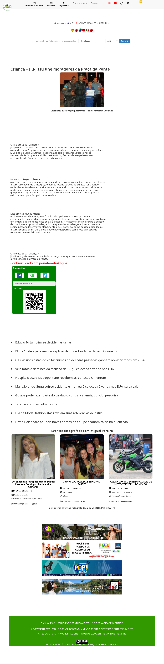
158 (35, 504)
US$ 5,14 (103, 23)
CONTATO (118, 623)
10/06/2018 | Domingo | (119, 501)
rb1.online (108, 634)
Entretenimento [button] (79, 3)
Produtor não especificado (121, 496)
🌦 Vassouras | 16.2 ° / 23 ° (67, 23)
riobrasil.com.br (91, 634)
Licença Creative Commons (102, 645)
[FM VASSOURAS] (82, 532)
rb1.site (121, 634)
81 (132, 501)
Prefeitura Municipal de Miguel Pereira (28, 499)
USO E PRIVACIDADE (101, 623)
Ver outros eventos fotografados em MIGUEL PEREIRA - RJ (82, 507)
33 (83, 501)
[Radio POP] (82, 568)
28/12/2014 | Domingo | (71, 501)
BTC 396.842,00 (89, 23)
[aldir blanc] (82, 550)
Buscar (124, 41)
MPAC (65, 496)
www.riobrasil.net (68, 634)
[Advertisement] (82, 52)
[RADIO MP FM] (82, 586)
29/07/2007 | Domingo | (22, 504)
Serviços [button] (94, 3)
